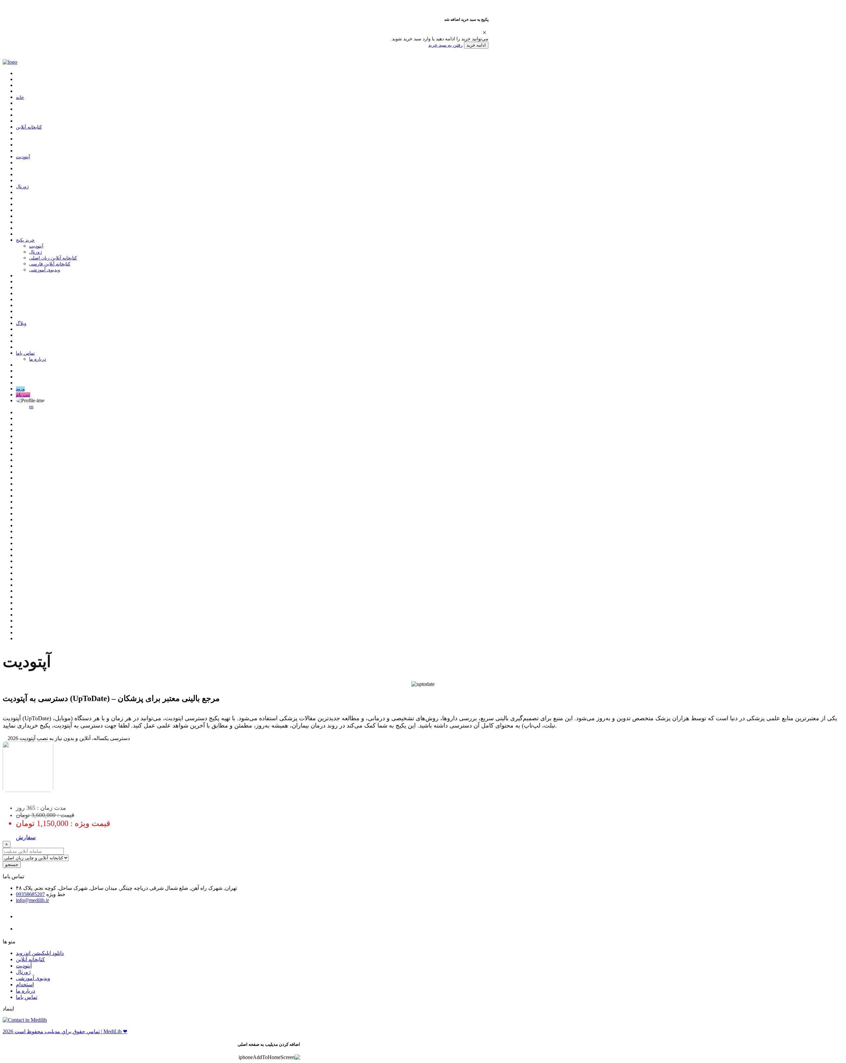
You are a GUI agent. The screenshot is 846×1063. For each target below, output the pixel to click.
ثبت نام (23, 394)
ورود (20, 388)
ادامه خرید (476, 45)
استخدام (25, 984)
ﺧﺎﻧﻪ (20, 97)
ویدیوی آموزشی (44, 269)
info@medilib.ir (32, 900)
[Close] (484, 32)
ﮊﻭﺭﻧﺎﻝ (22, 186)
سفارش (26, 837)
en (31, 406)
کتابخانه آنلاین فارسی (49, 263)
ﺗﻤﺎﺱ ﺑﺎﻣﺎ (25, 353)
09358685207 (30, 894)
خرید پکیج (25, 240)
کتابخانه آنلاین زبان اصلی (53, 258)
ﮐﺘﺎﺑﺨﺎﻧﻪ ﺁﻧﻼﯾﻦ (29, 127)
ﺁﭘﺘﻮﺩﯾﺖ (23, 156)
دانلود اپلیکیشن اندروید (40, 953)
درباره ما (37, 359)
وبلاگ (21, 323)
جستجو (11, 864)
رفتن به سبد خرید (445, 45)
